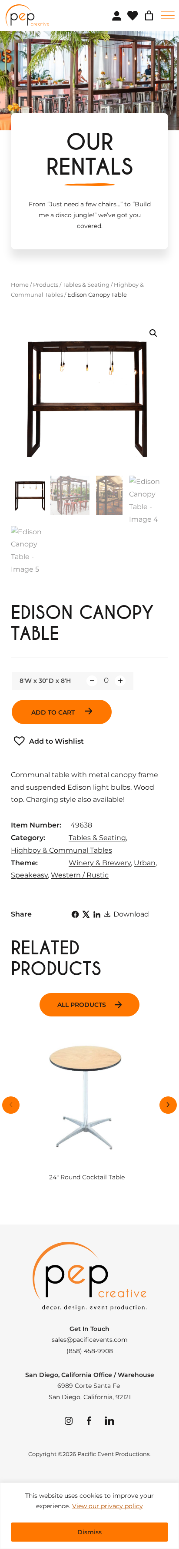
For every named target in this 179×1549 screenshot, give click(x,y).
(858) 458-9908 (89, 1351)
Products (45, 284)
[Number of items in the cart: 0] (149, 15)
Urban (145, 863)
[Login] (116, 15)
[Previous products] (11, 1105)
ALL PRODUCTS (81, 1005)
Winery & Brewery (100, 863)
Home (20, 284)
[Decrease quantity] (91, 680)
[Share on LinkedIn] (97, 914)
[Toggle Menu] (168, 15)
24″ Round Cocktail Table (87, 1177)
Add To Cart (53, 712)
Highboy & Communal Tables (61, 850)
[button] (153, 333)
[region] (89, 1516)
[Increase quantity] (120, 680)
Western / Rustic (80, 875)
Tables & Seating (86, 284)
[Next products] (168, 1105)
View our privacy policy (107, 1506)
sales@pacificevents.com (90, 1340)
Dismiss (89, 1532)
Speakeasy (29, 875)
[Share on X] (86, 914)
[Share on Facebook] (75, 914)
